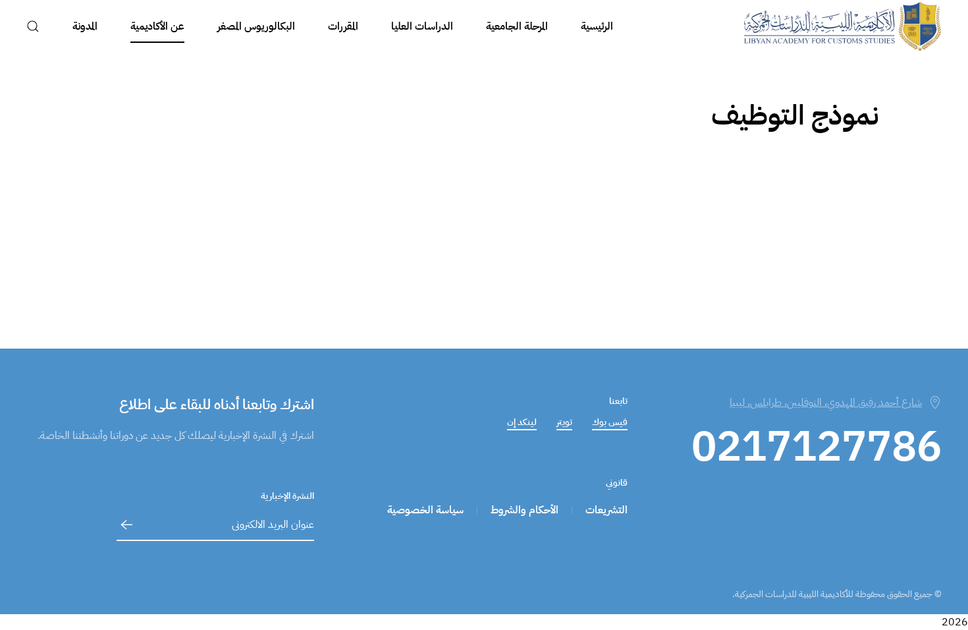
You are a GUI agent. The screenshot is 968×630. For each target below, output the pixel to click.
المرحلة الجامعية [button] (517, 26)
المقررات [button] (343, 26)
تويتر (564, 422)
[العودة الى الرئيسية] (843, 26)
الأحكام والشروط (524, 510)
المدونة (84, 26)
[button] (33, 26)
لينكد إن (522, 422)
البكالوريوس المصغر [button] (256, 26)
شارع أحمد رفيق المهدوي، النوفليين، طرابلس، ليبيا (826, 403)
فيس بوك (610, 422)
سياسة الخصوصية (425, 510)
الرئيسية (597, 26)
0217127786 (816, 446)
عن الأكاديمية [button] (157, 26)
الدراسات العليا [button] (422, 26)
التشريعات (606, 510)
